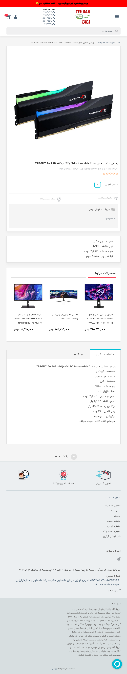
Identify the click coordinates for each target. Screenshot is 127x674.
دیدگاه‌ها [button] (78, 355)
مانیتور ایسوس (113, 521)
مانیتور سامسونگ (112, 531)
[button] (10, 16)
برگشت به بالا (60, 456)
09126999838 (47, 24)
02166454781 (47, 12)
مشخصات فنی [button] (105, 355)
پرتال (54, 668)
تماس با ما (115, 510)
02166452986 (47, 18)
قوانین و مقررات (113, 505)
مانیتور (117, 516)
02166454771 (47, 15)
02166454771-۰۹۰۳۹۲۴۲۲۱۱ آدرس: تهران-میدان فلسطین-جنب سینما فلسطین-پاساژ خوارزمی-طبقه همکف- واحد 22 (67, 582)
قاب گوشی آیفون (112, 536)
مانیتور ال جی (114, 526)
